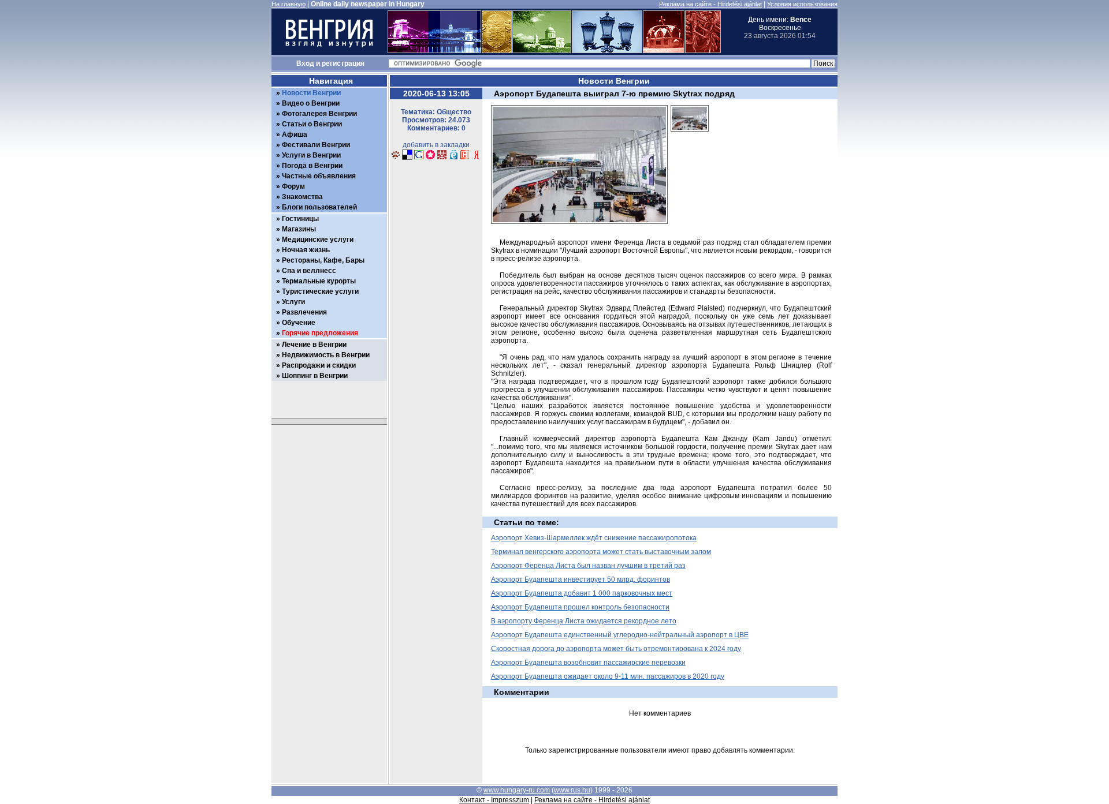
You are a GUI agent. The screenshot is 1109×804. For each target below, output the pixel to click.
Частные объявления (319, 176)
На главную (288, 4)
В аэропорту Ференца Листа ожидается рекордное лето (583, 621)
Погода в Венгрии (312, 166)
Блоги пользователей (319, 207)
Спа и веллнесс (309, 271)
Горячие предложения (320, 333)
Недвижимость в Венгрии (326, 355)
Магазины (299, 229)
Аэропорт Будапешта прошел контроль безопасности (580, 607)
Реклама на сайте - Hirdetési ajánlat (710, 4)
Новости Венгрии (311, 93)
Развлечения (304, 312)
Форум (293, 186)
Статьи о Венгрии (312, 124)
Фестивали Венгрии (316, 145)
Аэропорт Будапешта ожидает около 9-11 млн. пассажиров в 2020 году (607, 676)
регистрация (343, 63)
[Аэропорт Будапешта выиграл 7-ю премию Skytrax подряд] (689, 135)
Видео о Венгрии (311, 103)
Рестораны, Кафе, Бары (323, 260)
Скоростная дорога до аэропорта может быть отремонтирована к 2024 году (616, 649)
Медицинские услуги (317, 239)
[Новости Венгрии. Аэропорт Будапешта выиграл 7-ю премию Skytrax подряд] (395, 158)
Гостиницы (300, 219)
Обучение (298, 323)
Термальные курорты (319, 281)
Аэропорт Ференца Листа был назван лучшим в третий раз (588, 566)
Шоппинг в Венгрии (315, 376)
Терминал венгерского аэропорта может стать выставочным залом (601, 552)
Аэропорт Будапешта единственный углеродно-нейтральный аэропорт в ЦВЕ (620, 635)
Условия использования (802, 4)
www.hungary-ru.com (516, 790)
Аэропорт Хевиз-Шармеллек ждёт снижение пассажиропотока (594, 538)
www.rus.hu (572, 790)
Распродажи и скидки (319, 365)
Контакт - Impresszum (494, 800)
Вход (305, 63)
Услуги (293, 302)
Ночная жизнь (306, 250)
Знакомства (302, 197)
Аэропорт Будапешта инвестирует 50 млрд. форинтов (580, 579)
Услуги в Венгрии (311, 155)
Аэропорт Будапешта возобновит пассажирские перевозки (588, 663)
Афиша (294, 134)
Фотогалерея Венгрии (319, 114)
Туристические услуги (320, 291)
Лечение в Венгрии (314, 345)
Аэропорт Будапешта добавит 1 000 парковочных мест (581, 593)
